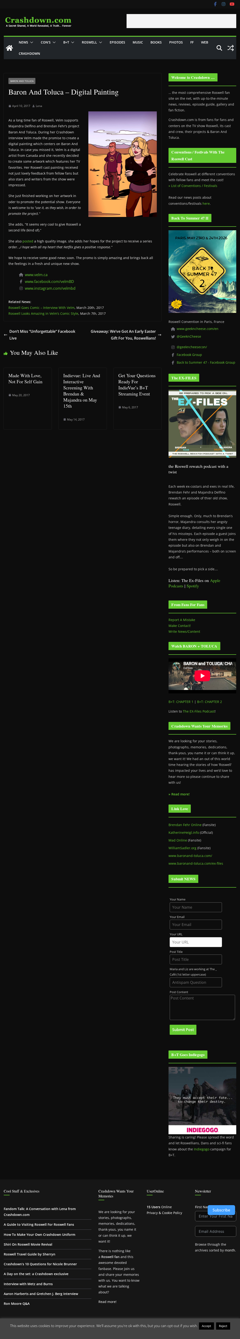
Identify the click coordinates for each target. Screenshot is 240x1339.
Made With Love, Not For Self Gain (25, 378)
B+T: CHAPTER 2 (209, 701)
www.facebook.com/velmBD (49, 281)
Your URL (176, 934)
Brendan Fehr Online (185, 825)
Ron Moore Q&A (17, 1303)
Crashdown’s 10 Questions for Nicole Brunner (40, 1264)
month (230, 1250)
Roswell (89, 42)
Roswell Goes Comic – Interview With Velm (41, 307)
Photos (176, 42)
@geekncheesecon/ (192, 347)
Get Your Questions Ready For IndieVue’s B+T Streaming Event (137, 384)
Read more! (107, 1301)
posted (27, 241)
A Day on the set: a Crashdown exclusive (36, 1274)
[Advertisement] (181, 21)
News (23, 42)
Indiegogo (201, 1149)
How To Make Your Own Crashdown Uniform (39, 1234)
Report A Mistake (182, 620)
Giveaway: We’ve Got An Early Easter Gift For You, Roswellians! (123, 335)
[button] (30, 42)
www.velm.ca (36, 274)
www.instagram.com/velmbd (50, 288)
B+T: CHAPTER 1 (181, 701)
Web (204, 42)
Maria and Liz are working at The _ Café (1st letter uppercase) (193, 972)
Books (156, 42)
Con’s (46, 42)
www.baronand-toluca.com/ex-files (196, 863)
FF (192, 42)
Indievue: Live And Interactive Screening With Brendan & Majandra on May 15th (81, 390)
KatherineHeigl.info (184, 832)
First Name (203, 1207)
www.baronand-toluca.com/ (190, 855)
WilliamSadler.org (182, 848)
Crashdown (29, 53)
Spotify (193, 586)
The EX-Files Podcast (199, 711)
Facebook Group (189, 354)
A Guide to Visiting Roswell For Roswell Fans (39, 1224)
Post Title (176, 952)
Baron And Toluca (22, 81)
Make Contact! (180, 625)
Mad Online (178, 840)
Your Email (177, 917)
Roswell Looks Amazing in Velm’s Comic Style (43, 313)
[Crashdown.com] (9, 48)
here (206, 203)
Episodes (117, 42)
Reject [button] (223, 1326)
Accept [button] (206, 1326)
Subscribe (221, 1210)
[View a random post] (230, 48)
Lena (39, 106)
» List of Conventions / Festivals (193, 185)
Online (159, 1207)
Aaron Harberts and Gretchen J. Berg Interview (41, 1293)
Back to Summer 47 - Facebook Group (206, 362)
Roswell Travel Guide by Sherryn (29, 1254)
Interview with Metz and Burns (28, 1284)
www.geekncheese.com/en (197, 328)
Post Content (179, 992)
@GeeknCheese (189, 336)
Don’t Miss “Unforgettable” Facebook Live (42, 335)
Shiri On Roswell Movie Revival (28, 1244)
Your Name (177, 899)
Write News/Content (184, 631)
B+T (66, 42)
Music (138, 42)
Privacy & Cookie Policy (164, 1213)
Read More (120, 1333)
